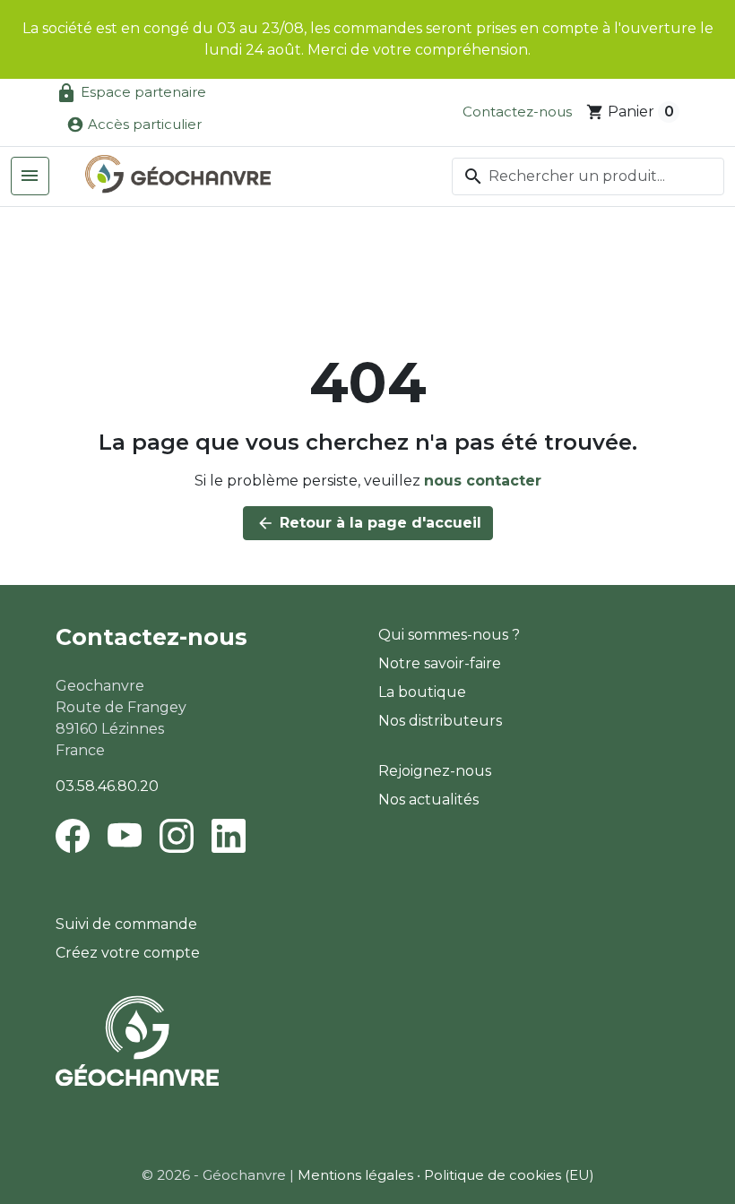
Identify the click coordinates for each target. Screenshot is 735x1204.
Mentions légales (355, 1174)
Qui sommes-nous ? (449, 634)
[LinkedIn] (228, 835)
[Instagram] (176, 835)
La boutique (422, 692)
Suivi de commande (126, 924)
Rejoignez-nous (434, 770)
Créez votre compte (128, 952)
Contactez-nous (517, 111)
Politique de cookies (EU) (509, 1174)
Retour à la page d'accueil (368, 523)
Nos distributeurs (440, 720)
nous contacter (482, 480)
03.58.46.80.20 (107, 786)
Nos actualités (428, 799)
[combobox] (588, 176)
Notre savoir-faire (439, 663)
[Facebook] (76, 835)
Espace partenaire (131, 93)
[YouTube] (124, 835)
